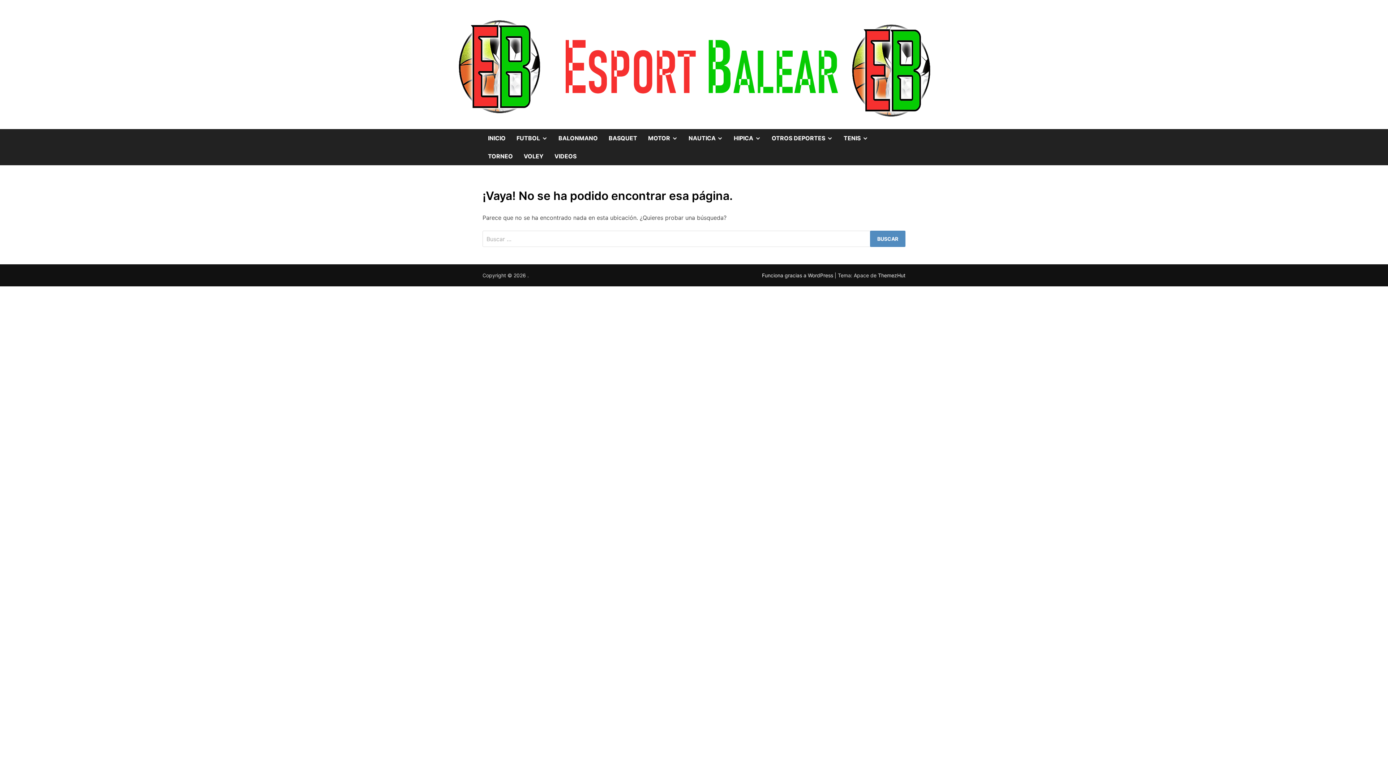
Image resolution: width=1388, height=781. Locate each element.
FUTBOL (535, 135)
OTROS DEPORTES (805, 135)
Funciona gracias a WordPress (798, 275)
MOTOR (665, 135)
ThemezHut (891, 275)
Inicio (497, 138)
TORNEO (500, 156)
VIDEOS (565, 156)
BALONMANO (578, 138)
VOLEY (534, 156)
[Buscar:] (694, 239)
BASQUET (623, 138)
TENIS (859, 135)
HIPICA (750, 135)
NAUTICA (709, 135)
